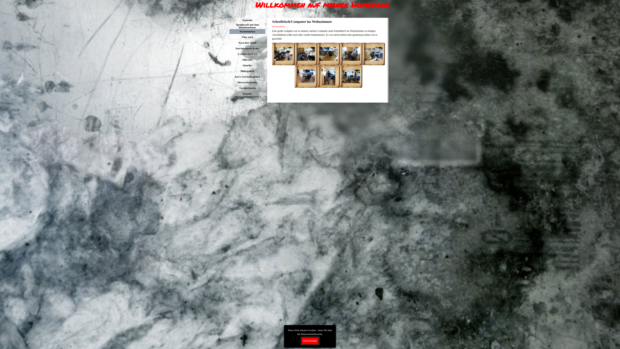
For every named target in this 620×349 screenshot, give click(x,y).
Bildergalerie (247, 71)
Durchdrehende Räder (247, 48)
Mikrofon (247, 59)
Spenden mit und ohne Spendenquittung (247, 26)
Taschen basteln (247, 88)
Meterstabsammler (247, 82)
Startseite (247, 20)
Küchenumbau (247, 31)
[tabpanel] (328, 35)
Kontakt (247, 93)
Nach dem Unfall (247, 43)
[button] (283, 54)
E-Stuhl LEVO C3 (247, 54)
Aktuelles (247, 65)
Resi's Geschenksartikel (247, 76)
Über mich (247, 37)
